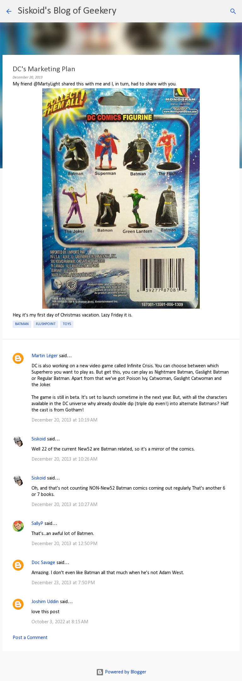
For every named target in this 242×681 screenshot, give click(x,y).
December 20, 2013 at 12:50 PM (64, 543)
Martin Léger (45, 355)
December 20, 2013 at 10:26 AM (64, 459)
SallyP (37, 523)
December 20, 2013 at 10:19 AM (64, 420)
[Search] (125, 11)
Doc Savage (43, 562)
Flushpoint (45, 324)
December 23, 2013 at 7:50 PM (63, 582)
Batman (22, 324)
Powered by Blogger (125, 672)
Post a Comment (30, 637)
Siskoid (39, 439)
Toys (67, 324)
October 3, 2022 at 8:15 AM (60, 622)
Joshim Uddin (45, 601)
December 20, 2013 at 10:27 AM (64, 504)
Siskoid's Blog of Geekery (67, 11)
